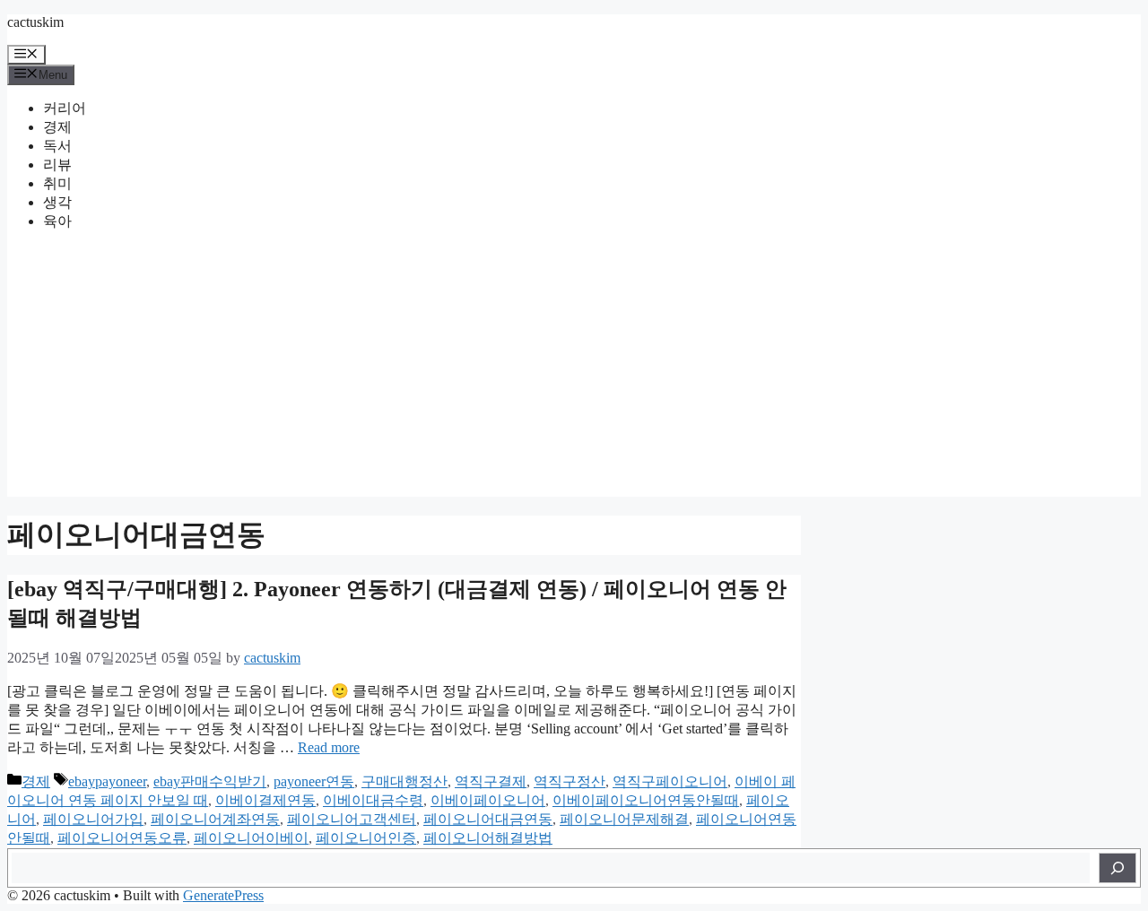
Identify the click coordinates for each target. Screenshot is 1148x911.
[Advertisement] (574, 371)
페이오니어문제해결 (624, 819)
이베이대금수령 (373, 800)
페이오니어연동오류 (122, 838)
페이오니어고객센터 (351, 819)
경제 (57, 126)
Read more (329, 747)
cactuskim (35, 22)
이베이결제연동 (265, 800)
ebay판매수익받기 (209, 781)
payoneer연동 (314, 781)
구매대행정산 (404, 781)
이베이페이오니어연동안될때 (645, 800)
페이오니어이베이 (251, 838)
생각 (57, 202)
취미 (57, 183)
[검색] (1117, 868)
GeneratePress (223, 895)
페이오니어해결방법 (487, 838)
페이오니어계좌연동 (215, 819)
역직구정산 (569, 781)
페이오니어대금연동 (487, 819)
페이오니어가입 (93, 819)
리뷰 (57, 164)
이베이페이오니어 (487, 800)
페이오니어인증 (366, 838)
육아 (57, 221)
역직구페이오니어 (670, 781)
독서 (57, 145)
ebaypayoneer (107, 781)
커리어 (64, 108)
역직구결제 (490, 781)
